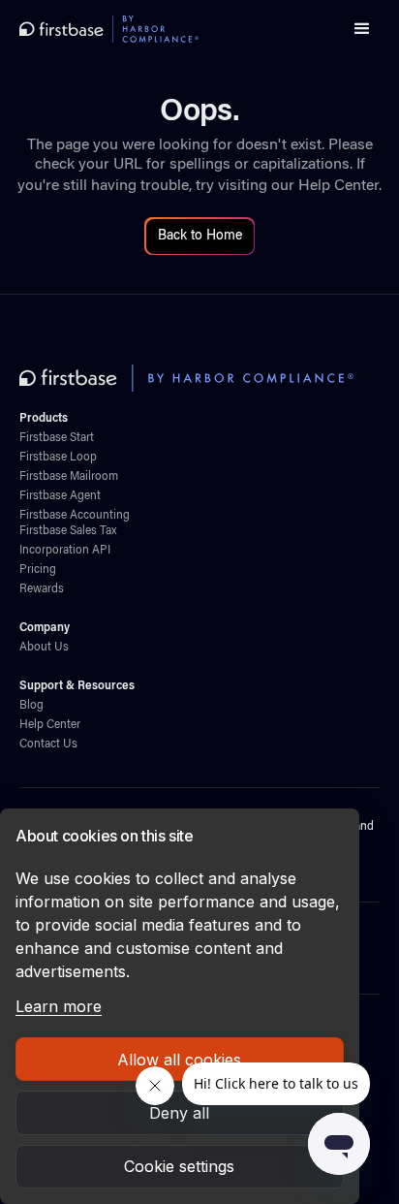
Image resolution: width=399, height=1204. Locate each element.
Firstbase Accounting (74, 516)
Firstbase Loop (58, 457)
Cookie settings (179, 1166)
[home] (109, 29)
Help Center (338, 186)
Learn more (58, 1006)
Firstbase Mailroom (68, 477)
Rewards (41, 589)
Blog (31, 706)
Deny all (179, 1113)
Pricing (37, 570)
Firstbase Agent (60, 496)
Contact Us (48, 744)
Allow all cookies (179, 1059)
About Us (44, 647)
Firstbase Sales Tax (67, 531)
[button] (362, 29)
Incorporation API (64, 550)
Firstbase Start (56, 438)
